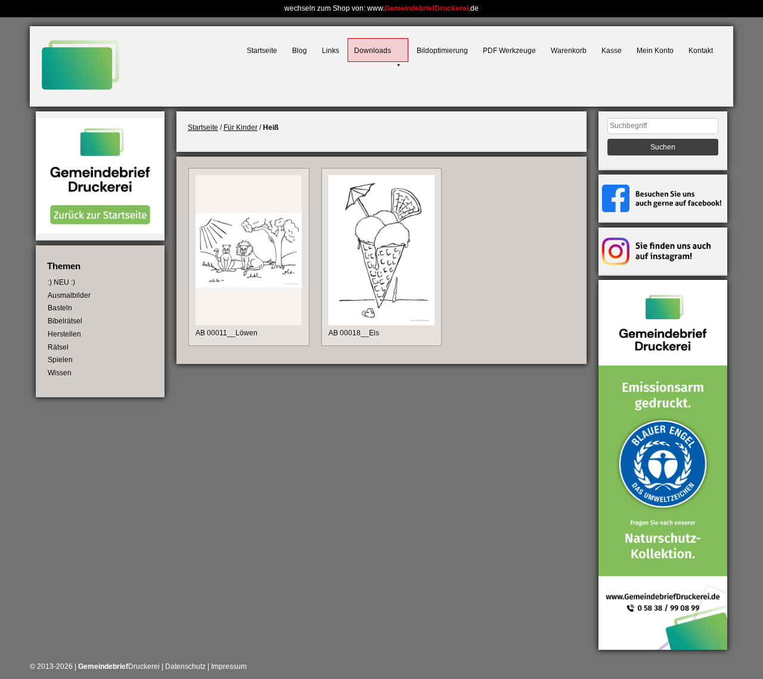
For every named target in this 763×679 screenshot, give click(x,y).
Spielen (60, 360)
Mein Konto (655, 50)
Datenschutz (185, 666)
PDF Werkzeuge (509, 50)
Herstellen (64, 334)
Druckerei (119, 666)
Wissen (60, 373)
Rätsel (58, 347)
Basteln (60, 308)
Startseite (262, 50)
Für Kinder (241, 127)
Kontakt (700, 50)
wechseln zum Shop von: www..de (381, 8)
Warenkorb (569, 50)
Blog (299, 50)
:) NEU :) (61, 282)
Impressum (229, 666)
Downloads (372, 50)
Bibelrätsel (65, 321)
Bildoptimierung (442, 50)
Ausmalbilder (69, 295)
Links (330, 50)
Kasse (611, 50)
